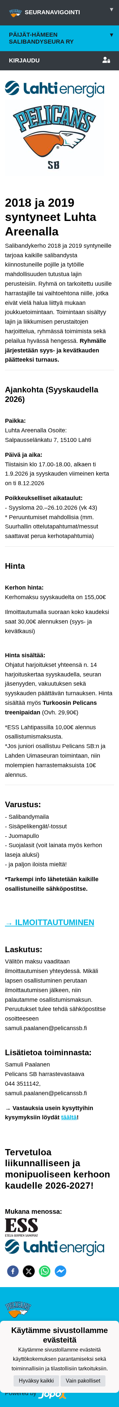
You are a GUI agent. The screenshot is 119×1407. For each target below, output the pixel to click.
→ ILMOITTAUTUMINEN (49, 922)
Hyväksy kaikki (36, 1381)
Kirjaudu (24, 60)
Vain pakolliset (83, 1381)
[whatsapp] (45, 1271)
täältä (69, 1117)
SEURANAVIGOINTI (69, 11)
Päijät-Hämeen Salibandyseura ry (61, 38)
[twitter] (29, 1271)
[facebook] (13, 1271)
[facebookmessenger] (60, 1271)
